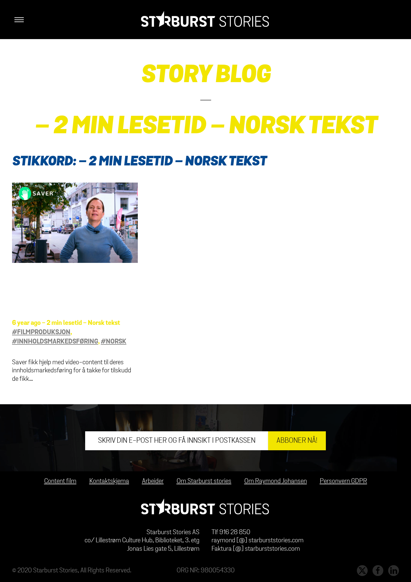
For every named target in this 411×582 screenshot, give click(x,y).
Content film (60, 481)
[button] (18, 19)
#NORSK (113, 341)
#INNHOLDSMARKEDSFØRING (55, 341)
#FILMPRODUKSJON (41, 332)
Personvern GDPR (343, 481)
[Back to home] (205, 19)
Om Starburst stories (204, 481)
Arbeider (153, 481)
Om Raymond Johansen (275, 481)
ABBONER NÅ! (297, 440)
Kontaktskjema (109, 481)
